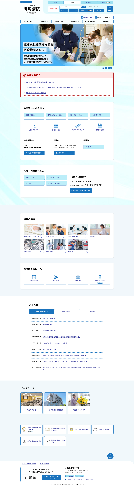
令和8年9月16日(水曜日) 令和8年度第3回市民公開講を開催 (61, 337)
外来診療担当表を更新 (49, 330)
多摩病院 (105, 2)
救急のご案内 (60, 153)
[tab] (41, 311)
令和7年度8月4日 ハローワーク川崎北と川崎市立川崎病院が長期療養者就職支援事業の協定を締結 (72, 368)
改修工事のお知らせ (49, 318)
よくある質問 (74, 10)
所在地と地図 (69, 476)
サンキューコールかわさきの (51, 477)
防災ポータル (54, 9)
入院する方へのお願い (49, 349)
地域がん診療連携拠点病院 (29, 463)
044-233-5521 (73, 472)
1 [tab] (103, 68)
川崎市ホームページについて (74, 479)
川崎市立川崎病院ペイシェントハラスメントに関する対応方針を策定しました (66, 361)
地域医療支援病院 (44, 463)
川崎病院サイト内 (92, 6)
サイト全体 (101, 6)
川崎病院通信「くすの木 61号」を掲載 (55, 343)
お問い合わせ (89, 479)
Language (65, 10)
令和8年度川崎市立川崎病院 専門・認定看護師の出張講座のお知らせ (64, 355)
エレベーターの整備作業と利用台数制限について (41, 82)
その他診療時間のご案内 (33, 153)
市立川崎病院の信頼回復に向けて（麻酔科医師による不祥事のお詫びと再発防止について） (54, 87)
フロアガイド (79, 476)
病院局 (55, 2)
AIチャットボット (86, 10)
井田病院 (88, 2)
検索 (84, 6)
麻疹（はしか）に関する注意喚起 (36, 93)
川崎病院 (72, 2)
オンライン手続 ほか (99, 10)
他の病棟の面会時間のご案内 (81, 190)
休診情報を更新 (47, 324)
